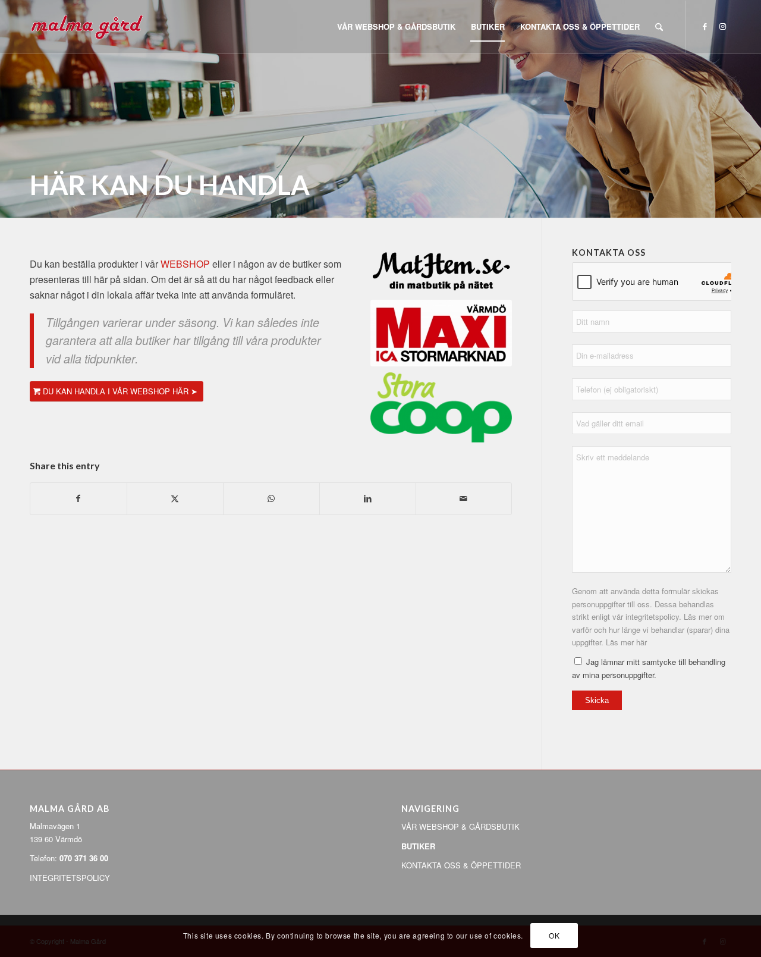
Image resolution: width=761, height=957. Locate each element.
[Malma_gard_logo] (87, 27)
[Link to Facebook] (704, 26)
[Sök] (659, 27)
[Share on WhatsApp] (271, 498)
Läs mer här (626, 642)
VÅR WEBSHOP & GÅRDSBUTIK (460, 826)
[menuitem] (396, 27)
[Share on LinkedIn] (368, 498)
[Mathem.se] (441, 271)
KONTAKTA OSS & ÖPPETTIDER (461, 865)
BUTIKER (418, 846)
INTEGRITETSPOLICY (70, 877)
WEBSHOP (185, 264)
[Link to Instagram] (722, 26)
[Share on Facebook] (78, 498)
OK (554, 936)
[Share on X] (175, 498)
